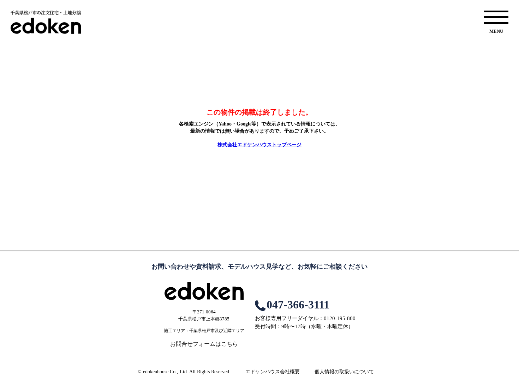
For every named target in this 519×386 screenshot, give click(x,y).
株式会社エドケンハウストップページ (259, 144)
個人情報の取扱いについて (344, 371)
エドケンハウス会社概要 (272, 371)
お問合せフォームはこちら (204, 344)
